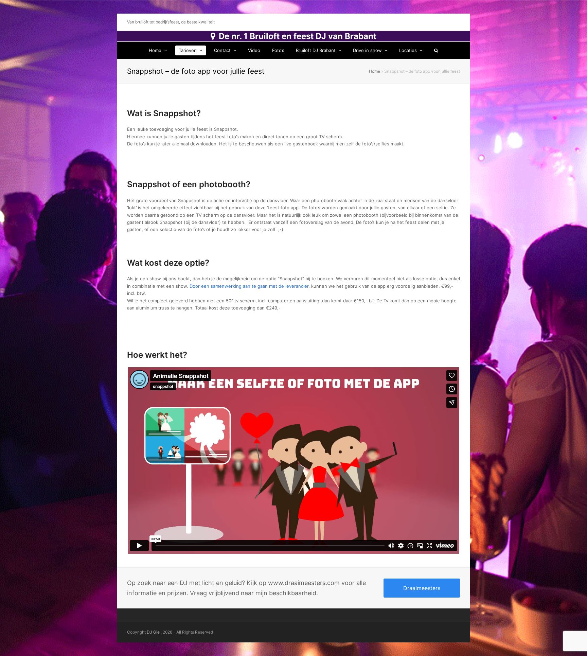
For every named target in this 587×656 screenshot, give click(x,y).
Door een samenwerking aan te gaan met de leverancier (249, 286)
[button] (436, 50)
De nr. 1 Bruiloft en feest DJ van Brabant (297, 36)
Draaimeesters (421, 588)
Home (374, 71)
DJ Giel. (154, 632)
